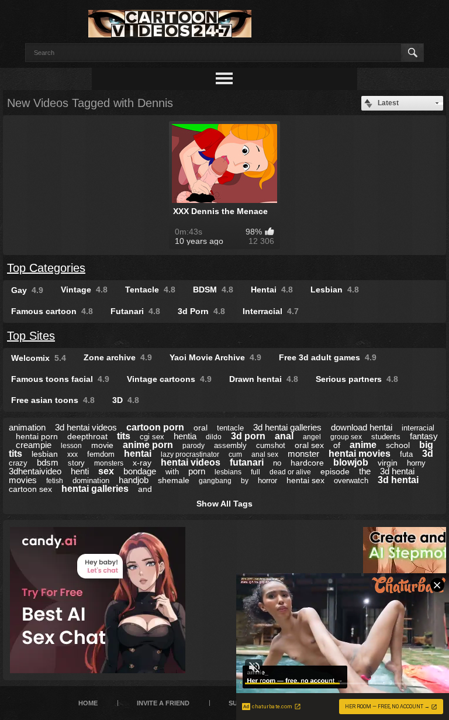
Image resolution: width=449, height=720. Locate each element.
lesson (71, 446)
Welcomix (38, 358)
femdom (101, 454)
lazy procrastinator (190, 454)
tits (123, 436)
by (244, 481)
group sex (346, 437)
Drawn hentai (263, 379)
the (365, 471)
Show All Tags (224, 503)
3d (427, 454)
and (145, 489)
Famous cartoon (52, 311)
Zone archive (118, 357)
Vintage (84, 289)
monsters (108, 463)
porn (196, 471)
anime (363, 445)
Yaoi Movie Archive (215, 357)
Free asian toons (53, 400)
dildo (214, 437)
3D (125, 400)
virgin (388, 462)
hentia (185, 436)
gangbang (215, 481)
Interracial (271, 311)
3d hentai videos (86, 427)
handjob (133, 480)
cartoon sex (30, 489)
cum (235, 454)
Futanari (135, 311)
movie (102, 445)
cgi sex (152, 436)
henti (80, 471)
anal (284, 436)
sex (106, 471)
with (172, 471)
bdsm (47, 462)
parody (193, 446)
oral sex (309, 445)
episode (335, 471)
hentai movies (360, 454)
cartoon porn (155, 427)
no (277, 463)
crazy (18, 463)
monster (303, 454)
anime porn (148, 445)
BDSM (213, 289)
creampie (33, 445)
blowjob (350, 462)
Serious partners (357, 379)
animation (27, 427)
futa (406, 454)
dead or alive (290, 472)
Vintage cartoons (169, 379)
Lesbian (334, 289)
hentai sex (305, 480)
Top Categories (46, 267)
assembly (230, 445)
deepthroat (87, 436)
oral (201, 427)
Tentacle (150, 289)
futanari (247, 462)
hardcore (307, 462)
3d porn (248, 436)
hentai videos (190, 462)
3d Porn (201, 311)
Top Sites (31, 335)
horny (416, 463)
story (76, 463)
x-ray (142, 462)
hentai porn (37, 436)
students (385, 436)
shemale (173, 480)
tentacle (230, 427)
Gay (27, 290)
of (336, 445)
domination (90, 480)
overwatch (351, 480)
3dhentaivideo (35, 471)
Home (88, 703)
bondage (139, 471)
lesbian (45, 454)
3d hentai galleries (287, 427)
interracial (418, 427)
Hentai (272, 289)
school (398, 445)
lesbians (228, 472)
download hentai (361, 427)
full (255, 472)
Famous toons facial (60, 379)
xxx (72, 454)
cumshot (270, 445)
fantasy (424, 436)
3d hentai (398, 480)
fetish (54, 481)
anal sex (264, 454)
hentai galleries (95, 489)
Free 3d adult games (328, 357)
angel (312, 437)
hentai (137, 454)
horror (267, 480)
